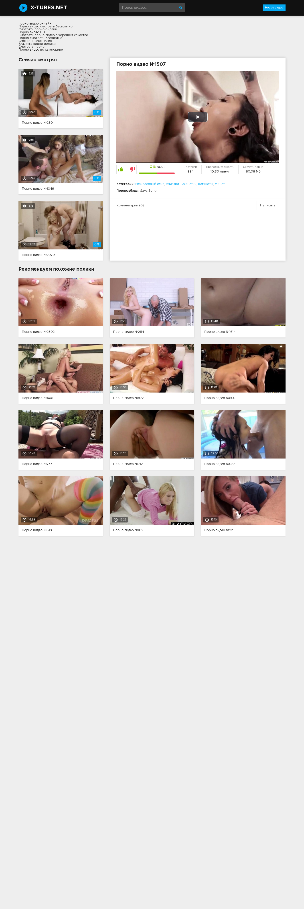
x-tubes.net (48, 7)
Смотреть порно (31, 46)
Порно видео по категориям (40, 49)
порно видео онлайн (34, 23)
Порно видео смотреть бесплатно (45, 26)
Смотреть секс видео (35, 41)
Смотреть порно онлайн (37, 29)
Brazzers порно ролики (37, 44)
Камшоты (205, 184)
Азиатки (172, 184)
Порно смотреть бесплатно (40, 38)
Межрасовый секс (149, 184)
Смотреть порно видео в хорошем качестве (53, 35)
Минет (220, 184)
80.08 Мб (253, 171)
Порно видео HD (31, 32)
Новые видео (274, 7)
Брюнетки (188, 184)
